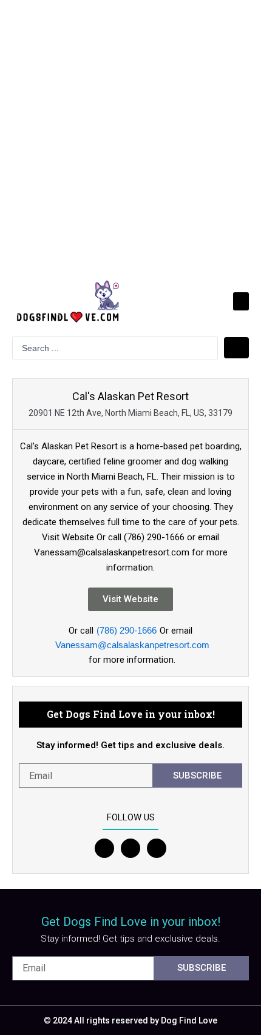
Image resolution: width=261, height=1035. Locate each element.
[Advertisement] (130, 136)
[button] (241, 301)
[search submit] (236, 347)
